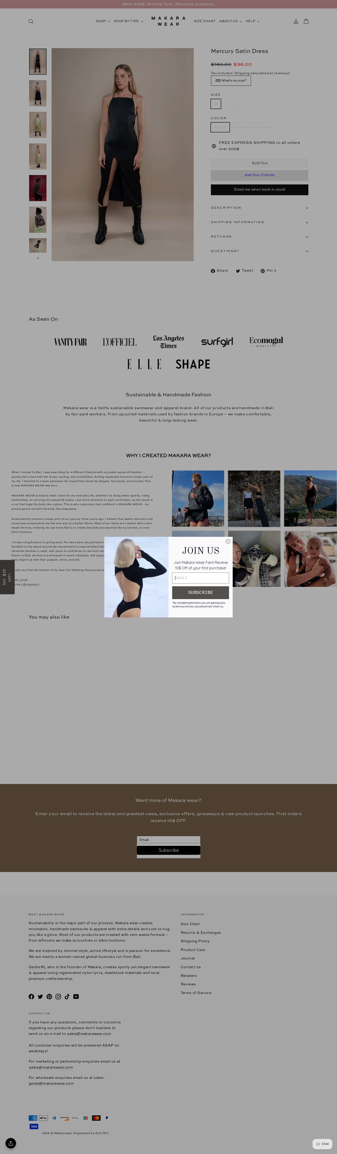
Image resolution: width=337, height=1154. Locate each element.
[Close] (228, 541)
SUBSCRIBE (200, 592)
